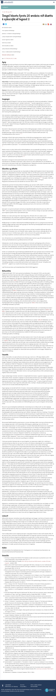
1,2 (39, 379)
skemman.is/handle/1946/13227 (45, 669)
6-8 (36, 380)
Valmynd (53, 2)
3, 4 (30, 102)
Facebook (3, 24)
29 (39, 499)
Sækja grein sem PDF (48, 24)
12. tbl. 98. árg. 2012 (7, 12)
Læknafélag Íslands (50, 690)
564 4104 (22, 684)
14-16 (21, 133)
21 (6, 463)
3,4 (45, 379)
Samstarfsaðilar (34, 686)
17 (36, 138)
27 (49, 446)
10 (7, 121)
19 (2, 145)
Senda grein (43, 24)
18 (18, 144)
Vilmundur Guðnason (6, 54)
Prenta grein (46, 24)
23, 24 (41, 177)
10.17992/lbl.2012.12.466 (10, 58)
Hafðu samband (37, 684)
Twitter (6, 24)
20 (8, 427)
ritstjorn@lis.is (23, 686)
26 (14, 399)
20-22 (24, 156)
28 (39, 456)
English (51, 24)
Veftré (32, 684)
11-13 (11, 130)
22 (11, 196)
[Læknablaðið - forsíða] (7, 2)
